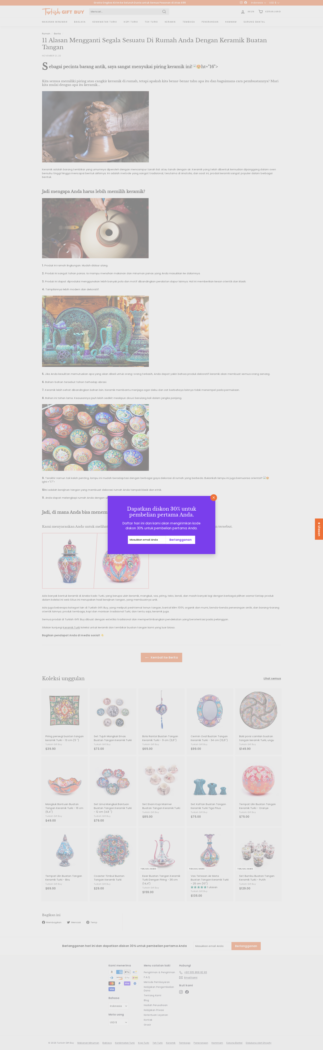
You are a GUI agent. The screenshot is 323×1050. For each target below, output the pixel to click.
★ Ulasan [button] (319, 529)
